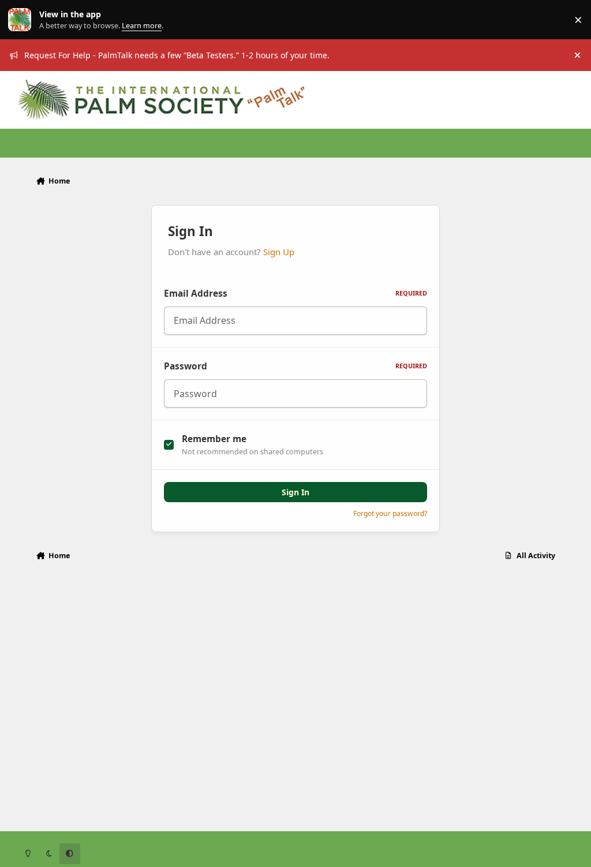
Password (295, 366)
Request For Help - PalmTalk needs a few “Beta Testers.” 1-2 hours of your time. (177, 55)
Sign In (295, 492)
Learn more (22, 19)
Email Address (295, 293)
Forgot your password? (390, 513)
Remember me (214, 439)
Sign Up (278, 251)
